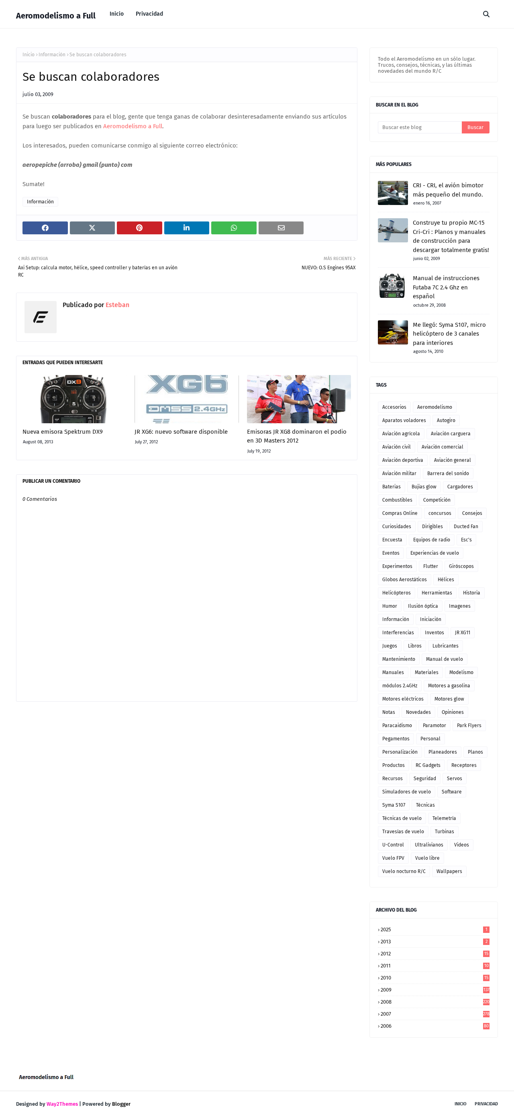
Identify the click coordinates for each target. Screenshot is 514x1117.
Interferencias (398, 632)
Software (452, 792)
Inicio (28, 54)
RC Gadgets (428, 765)
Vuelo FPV (393, 858)
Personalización (400, 752)
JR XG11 (462, 632)
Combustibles (397, 500)
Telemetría (444, 818)
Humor (389, 606)
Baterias (391, 487)
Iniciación (430, 619)
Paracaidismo (397, 725)
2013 (434, 942)
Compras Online (400, 513)
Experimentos (397, 566)
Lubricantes (445, 646)
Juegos (389, 646)
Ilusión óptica (423, 606)
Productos (393, 765)
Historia (471, 593)
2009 (435, 990)
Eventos (391, 553)
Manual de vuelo (444, 659)
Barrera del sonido (448, 473)
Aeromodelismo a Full (56, 15)
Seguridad (425, 778)
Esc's (466, 540)
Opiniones (453, 712)
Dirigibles (432, 526)
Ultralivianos (429, 845)
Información (52, 54)
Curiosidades (396, 526)
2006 (435, 1026)
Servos (454, 778)
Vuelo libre (427, 858)
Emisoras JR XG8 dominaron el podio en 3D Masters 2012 (297, 436)
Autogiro (446, 420)
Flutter (430, 566)
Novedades (418, 712)
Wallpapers (449, 871)
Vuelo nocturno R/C (404, 871)
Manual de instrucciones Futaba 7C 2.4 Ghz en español (446, 287)
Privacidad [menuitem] (149, 13)
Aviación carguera (451, 434)
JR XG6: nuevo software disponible (181, 431)
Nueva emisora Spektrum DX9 (62, 431)
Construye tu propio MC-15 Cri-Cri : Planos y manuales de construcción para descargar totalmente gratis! (451, 236)
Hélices (446, 579)
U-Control (393, 845)
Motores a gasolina (449, 686)
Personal (430, 739)
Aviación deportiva (402, 460)
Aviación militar (399, 473)
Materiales (427, 672)
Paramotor (434, 725)
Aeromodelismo (434, 407)
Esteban (116, 305)
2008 (435, 1002)
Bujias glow (424, 487)
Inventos (434, 632)
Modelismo (461, 672)
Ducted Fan (466, 526)
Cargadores (460, 487)
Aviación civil (396, 447)
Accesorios (394, 407)
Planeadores (442, 752)
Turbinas (444, 831)
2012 (435, 954)
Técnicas (425, 805)
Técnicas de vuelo (402, 818)
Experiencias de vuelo (434, 553)
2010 (435, 978)
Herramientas (437, 593)
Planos (475, 752)
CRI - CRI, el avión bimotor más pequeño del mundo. (448, 190)
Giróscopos (461, 566)
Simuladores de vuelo (406, 792)
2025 (434, 929)
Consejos (472, 513)
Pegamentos (396, 739)
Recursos (392, 778)
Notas (388, 712)
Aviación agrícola (401, 434)
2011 (435, 966)
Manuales (393, 672)
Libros (415, 646)
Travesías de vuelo (403, 831)
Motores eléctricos (403, 699)
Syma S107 (393, 805)
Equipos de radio (431, 540)
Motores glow (449, 699)
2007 (435, 1014)
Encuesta (392, 540)
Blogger (121, 1104)
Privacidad (486, 1104)
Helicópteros (396, 593)
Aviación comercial (442, 447)
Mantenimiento (398, 659)
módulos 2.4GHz (399, 686)
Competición (437, 500)
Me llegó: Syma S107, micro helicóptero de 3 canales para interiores (449, 333)
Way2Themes (62, 1104)
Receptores (464, 765)
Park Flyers (469, 725)
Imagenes (460, 606)
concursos (439, 513)
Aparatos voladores (404, 420)
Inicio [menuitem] (117, 13)
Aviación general (452, 460)
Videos (461, 845)
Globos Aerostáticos (404, 579)
